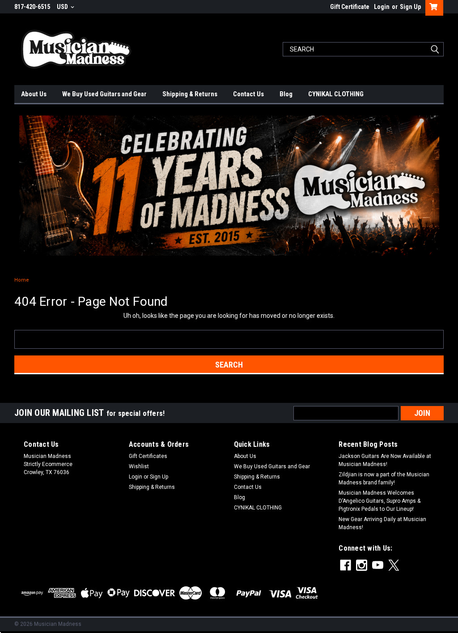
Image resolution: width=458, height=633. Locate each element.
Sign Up (410, 6)
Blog (286, 94)
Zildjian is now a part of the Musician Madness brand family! (384, 478)
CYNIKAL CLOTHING (336, 94)
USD (63, 6)
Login (382, 6)
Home (21, 280)
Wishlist (139, 466)
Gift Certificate (349, 6)
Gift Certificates (148, 456)
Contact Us (248, 94)
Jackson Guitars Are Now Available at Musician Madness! (385, 460)
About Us (34, 94)
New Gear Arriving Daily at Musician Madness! (382, 523)
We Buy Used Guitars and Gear (104, 94)
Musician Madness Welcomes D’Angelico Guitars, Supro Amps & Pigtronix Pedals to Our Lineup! (379, 501)
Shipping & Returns (189, 94)
